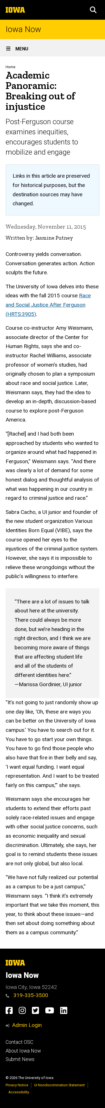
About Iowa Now (23, 1051)
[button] (93, 10)
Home (10, 67)
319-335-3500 (30, 995)
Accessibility (18, 1092)
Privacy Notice (17, 1085)
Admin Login (27, 1025)
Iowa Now (23, 29)
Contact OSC (19, 1042)
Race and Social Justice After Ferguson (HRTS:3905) (48, 304)
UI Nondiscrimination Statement (59, 1085)
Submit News (20, 1059)
